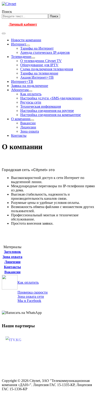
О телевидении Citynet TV (41, 61)
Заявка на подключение (29, 86)
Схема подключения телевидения (46, 69)
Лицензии (28, 127)
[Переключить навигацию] (4, 33)
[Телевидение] (33, 58)
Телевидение (21, 57)
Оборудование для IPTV (39, 65)
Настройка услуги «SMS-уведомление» (51, 98)
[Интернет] (28, 45)
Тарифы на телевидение (39, 73)
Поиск (7, 12)
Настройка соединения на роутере (47, 111)
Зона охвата (29, 131)
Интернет (18, 44)
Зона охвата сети (30, 296)
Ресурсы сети (30, 102)
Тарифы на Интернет (37, 48)
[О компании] (32, 120)
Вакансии (28, 123)
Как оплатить (30, 94)
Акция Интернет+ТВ (37, 77)
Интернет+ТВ (22, 81)
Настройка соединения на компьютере (50, 115)
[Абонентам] (30, 91)
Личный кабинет (23, 24)
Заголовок (12, 252)
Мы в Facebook (29, 301)
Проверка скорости (32, 292)
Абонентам (20, 90)
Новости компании (26, 40)
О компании (20, 119)
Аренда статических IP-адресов (45, 52)
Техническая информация (40, 106)
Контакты (18, 135)
